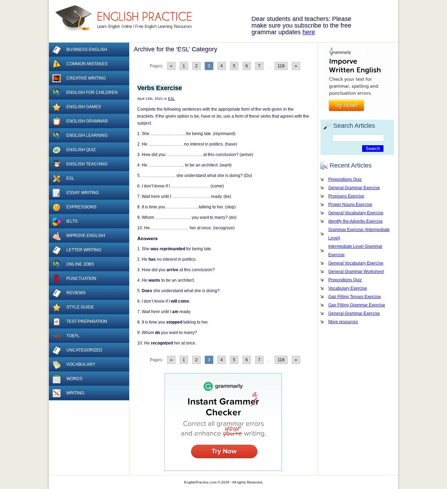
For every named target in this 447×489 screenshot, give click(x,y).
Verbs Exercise (159, 87)
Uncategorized (84, 350)
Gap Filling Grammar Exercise (356, 305)
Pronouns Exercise (346, 196)
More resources (343, 321)
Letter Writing (83, 249)
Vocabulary (80, 364)
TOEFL (73, 335)
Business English (86, 49)
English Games (83, 106)
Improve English (85, 235)
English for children (92, 92)
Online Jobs (80, 264)
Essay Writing (82, 192)
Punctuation (81, 278)
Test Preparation (86, 321)
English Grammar (87, 121)
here (308, 32)
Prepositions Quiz (345, 179)
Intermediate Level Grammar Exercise (355, 250)
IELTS (72, 221)
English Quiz (81, 149)
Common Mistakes (87, 63)
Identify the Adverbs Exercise (355, 221)
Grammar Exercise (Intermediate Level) (359, 233)
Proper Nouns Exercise (350, 204)
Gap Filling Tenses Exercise (354, 296)
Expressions (81, 207)
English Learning (87, 135)
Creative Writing (86, 78)
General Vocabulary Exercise (355, 212)
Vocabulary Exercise (347, 288)
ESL (171, 99)
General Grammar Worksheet (356, 271)
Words (74, 378)
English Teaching (87, 164)
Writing (75, 393)
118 (281, 66)
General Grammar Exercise (354, 187)
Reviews (76, 292)
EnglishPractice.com (126, 18)
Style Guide (80, 307)
